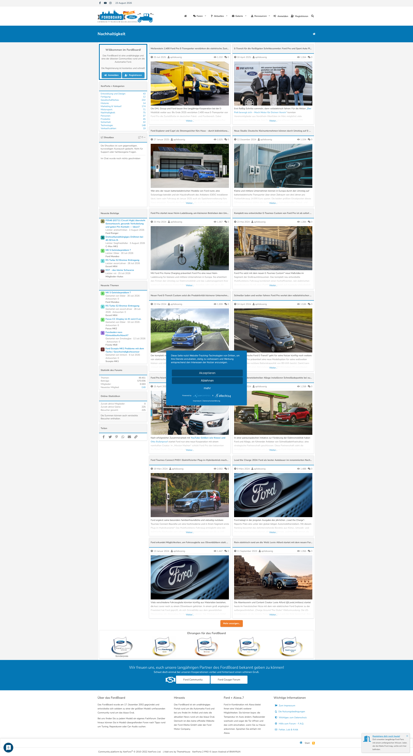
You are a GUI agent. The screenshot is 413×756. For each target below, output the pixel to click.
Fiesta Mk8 (111, 344)
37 (144, 115)
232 (144, 100)
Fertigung (105, 96)
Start (307, 743)
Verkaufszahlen (108, 128)
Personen (105, 115)
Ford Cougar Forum (229, 679)
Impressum (197, 401)
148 (144, 125)
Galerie (239, 16)
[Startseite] (314, 34)
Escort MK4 (111, 266)
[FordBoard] (301, 743)
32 (144, 122)
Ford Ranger (112, 233)
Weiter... (190, 120)
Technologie (107, 125)
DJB (144, 387)
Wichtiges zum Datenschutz (292, 717)
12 (144, 96)
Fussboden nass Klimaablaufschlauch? (117, 334)
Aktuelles (219, 16)
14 (144, 103)
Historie (105, 103)
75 (144, 112)
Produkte (105, 119)
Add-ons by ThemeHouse (177, 751)
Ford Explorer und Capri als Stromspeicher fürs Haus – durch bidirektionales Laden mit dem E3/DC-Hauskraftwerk (211, 130)
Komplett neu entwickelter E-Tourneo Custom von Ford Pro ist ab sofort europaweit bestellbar (283, 213)
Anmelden (113, 75)
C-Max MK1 (112, 246)
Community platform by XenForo (129, 751)
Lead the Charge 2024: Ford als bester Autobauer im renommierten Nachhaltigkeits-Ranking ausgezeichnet (290, 460)
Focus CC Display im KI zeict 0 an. (123, 319)
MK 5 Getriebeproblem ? (118, 250)
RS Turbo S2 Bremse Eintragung (122, 260)
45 (144, 119)
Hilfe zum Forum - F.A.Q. (291, 723)
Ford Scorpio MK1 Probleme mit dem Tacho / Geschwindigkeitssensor (125, 350)
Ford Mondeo (112, 256)
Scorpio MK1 (112, 361)
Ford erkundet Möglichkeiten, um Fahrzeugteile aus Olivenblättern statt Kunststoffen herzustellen (202, 542)
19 (144, 128)
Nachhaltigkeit (108, 112)
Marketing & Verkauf (111, 106)
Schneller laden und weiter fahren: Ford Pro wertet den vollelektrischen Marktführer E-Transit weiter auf (289, 295)
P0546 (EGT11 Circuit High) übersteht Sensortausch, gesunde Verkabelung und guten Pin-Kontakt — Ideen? (125, 223)
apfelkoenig (176, 57)
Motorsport (106, 109)
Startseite (186, 16)
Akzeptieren (207, 373)
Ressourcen (260, 16)
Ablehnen (207, 380)
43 (144, 93)
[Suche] (312, 16)
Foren (200, 16)
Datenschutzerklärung (211, 401)
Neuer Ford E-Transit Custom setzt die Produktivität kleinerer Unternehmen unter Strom (197, 295)
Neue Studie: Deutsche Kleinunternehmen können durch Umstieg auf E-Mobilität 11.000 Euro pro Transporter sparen (295, 130)
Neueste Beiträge (110, 213)
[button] (205, 16)
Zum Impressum (286, 705)
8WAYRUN (234, 751)
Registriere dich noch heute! (386, 736)
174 (144, 106)
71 (144, 109)
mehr (207, 388)
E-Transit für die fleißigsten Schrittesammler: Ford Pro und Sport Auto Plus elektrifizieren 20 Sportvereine (289, 48)
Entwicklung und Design (113, 93)
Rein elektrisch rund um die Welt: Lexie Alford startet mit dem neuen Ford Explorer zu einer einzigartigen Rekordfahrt (296, 542)
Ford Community (193, 679)
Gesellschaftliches (110, 100)
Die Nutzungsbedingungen (291, 711)
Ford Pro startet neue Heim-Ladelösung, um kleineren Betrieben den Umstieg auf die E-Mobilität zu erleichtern (209, 213)
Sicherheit (106, 122)
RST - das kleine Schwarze (120, 270)
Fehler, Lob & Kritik (288, 729)
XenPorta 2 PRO (200, 751)
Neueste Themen (110, 285)
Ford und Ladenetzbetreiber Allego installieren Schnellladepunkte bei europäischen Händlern (283, 377)
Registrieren (135, 75)
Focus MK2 (111, 328)
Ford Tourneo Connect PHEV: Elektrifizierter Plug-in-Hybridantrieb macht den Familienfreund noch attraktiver (208, 460)
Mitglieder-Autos (114, 276)
